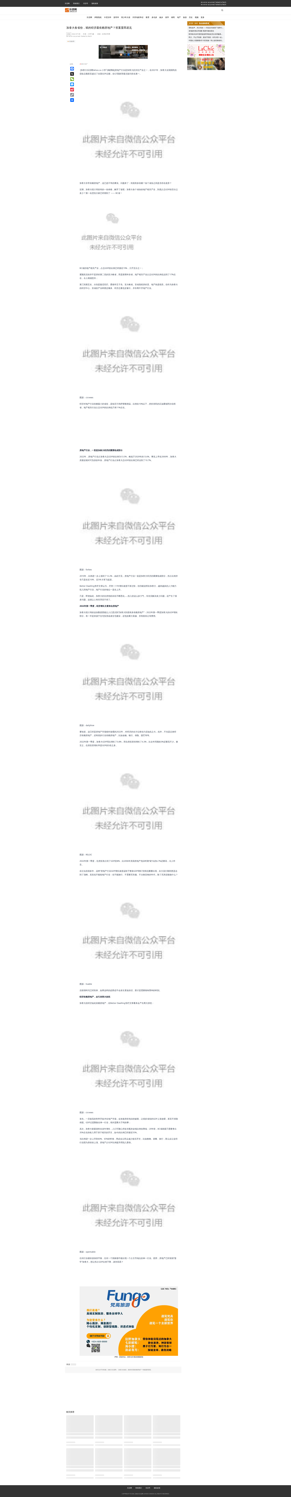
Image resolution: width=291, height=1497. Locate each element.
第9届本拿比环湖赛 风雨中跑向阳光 (201, 31)
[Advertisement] (129, 425)
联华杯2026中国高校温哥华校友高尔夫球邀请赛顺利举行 (206, 34)
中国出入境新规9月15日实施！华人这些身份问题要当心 (206, 40)
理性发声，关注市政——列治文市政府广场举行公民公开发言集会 (205, 28)
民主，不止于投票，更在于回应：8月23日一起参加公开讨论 (206, 37)
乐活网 (67, 3)
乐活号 (85, 3)
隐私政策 (95, 3)
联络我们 (76, 3)
